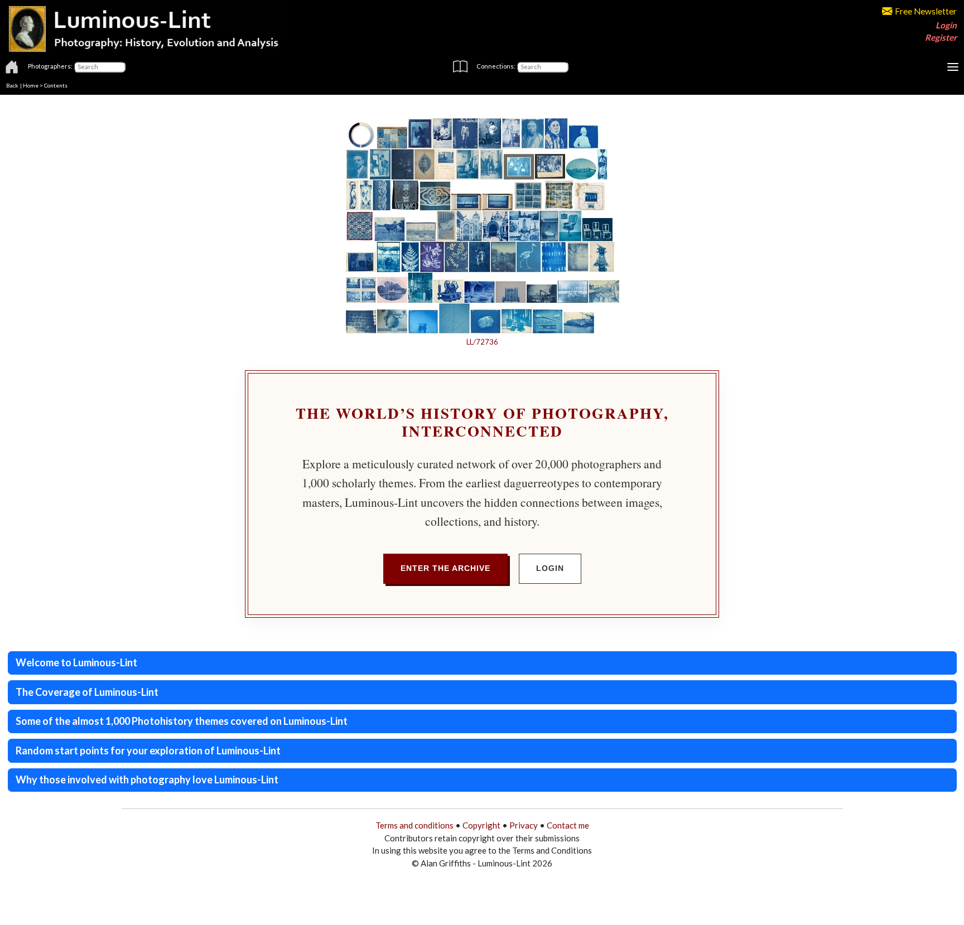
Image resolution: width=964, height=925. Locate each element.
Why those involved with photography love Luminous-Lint (147, 779)
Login (946, 25)
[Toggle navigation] (953, 67)
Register (941, 37)
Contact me (568, 825)
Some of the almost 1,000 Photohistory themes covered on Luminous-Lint (182, 721)
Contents (56, 85)
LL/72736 (482, 341)
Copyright (481, 825)
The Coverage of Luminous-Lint (87, 692)
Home (30, 85)
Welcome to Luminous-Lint (76, 662)
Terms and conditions (414, 825)
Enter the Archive (445, 568)
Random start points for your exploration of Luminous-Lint (148, 750)
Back (12, 85)
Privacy (523, 825)
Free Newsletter (926, 11)
